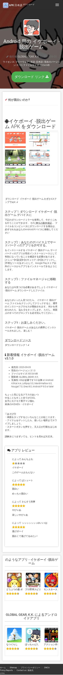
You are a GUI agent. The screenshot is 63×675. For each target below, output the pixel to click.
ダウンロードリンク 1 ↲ (17, 345)
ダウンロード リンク (30, 77)
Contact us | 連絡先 (25, 670)
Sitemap (13, 667)
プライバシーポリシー (30, 667)
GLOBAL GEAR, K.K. (29, 56)
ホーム (3, 667)
